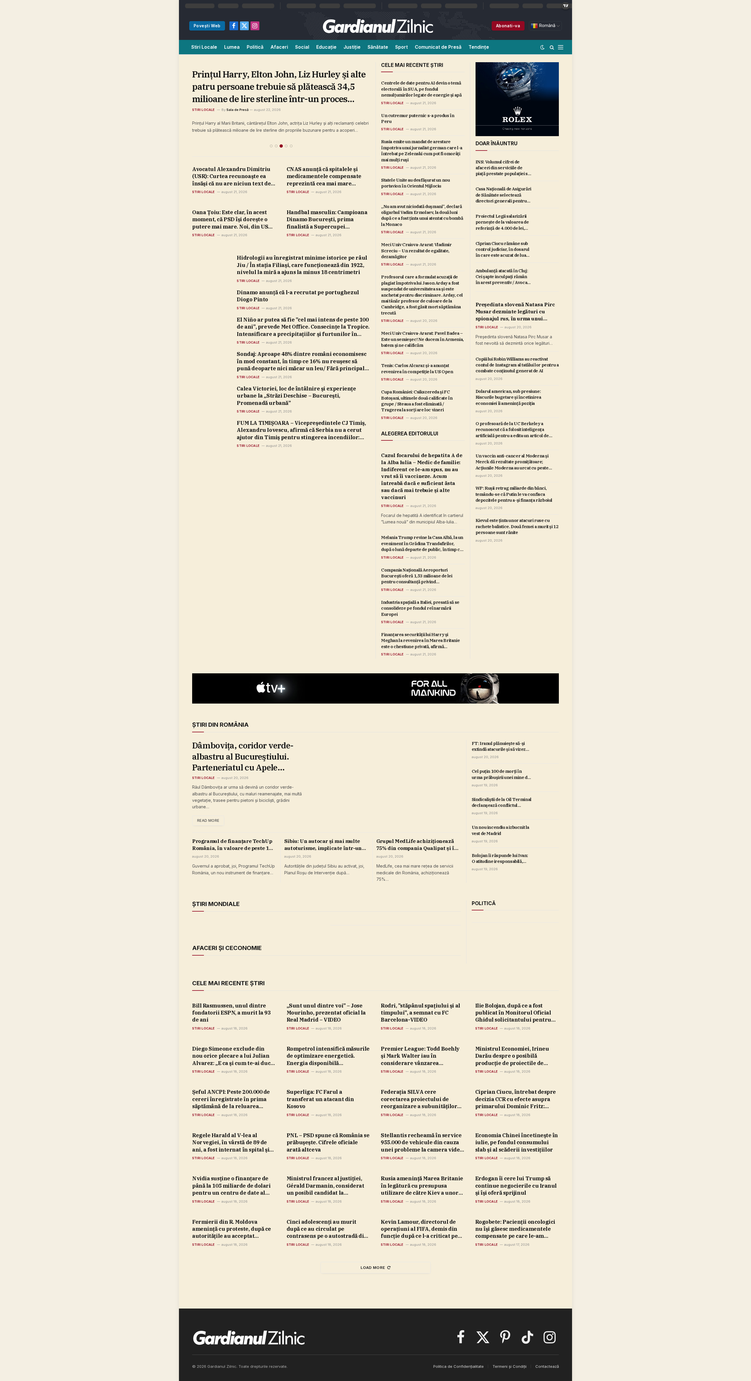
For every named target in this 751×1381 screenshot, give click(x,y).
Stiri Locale (204, 47)
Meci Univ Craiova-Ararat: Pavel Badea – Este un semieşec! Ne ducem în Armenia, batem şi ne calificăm (422, 339)
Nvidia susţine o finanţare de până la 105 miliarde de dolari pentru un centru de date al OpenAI (231, 1185)
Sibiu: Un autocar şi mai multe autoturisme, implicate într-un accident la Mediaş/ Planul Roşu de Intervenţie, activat (325, 845)
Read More (208, 820)
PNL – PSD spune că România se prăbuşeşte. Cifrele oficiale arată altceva (328, 1142)
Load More (373, 1267)
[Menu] (560, 47)
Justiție (352, 47)
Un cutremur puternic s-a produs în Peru (417, 118)
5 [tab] (291, 121)
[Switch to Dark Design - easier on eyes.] (542, 47)
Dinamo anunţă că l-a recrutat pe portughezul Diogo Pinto (298, 271)
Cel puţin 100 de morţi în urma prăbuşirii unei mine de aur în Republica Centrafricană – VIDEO (501, 774)
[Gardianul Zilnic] (377, 26)
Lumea (232, 47)
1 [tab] (271, 121)
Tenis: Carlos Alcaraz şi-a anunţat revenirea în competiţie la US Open (417, 368)
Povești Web (207, 25)
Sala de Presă (237, 85)
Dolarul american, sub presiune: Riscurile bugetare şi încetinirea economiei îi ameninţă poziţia (508, 397)
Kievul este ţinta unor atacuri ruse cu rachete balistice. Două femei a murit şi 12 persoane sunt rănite (517, 526)
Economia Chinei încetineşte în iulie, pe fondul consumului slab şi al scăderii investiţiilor (516, 1142)
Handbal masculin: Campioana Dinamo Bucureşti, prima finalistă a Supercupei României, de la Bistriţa (327, 195)
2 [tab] (276, 121)
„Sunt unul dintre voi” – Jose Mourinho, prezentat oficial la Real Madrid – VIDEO (326, 1012)
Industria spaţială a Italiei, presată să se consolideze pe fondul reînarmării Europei (420, 608)
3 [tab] (281, 121)
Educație (326, 47)
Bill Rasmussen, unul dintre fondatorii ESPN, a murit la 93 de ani (231, 1012)
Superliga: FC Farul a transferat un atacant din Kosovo (320, 1099)
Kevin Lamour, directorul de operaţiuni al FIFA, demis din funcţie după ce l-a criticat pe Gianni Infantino (419, 1229)
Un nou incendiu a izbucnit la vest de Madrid (500, 830)
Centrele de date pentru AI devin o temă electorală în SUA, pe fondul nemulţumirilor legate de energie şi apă (421, 89)
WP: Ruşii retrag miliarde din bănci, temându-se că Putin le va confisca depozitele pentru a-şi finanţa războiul (514, 494)
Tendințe (478, 47)
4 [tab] (286, 121)
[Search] (552, 47)
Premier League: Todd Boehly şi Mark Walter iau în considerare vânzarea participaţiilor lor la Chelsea (420, 1056)
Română (546, 25)
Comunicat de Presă (438, 47)
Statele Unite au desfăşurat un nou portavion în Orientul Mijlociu (415, 183)
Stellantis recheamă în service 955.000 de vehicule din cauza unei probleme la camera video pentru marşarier (422, 1142)
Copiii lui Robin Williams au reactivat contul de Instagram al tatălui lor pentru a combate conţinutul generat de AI (517, 365)
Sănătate (378, 47)
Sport (401, 47)
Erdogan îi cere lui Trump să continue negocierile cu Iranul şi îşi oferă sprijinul (516, 1185)
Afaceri (279, 47)
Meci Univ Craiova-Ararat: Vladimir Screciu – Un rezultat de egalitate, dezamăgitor (416, 250)
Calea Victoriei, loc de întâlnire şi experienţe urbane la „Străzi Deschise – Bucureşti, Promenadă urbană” (296, 371)
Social (302, 47)
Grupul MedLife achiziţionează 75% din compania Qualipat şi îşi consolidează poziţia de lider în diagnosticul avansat (417, 845)
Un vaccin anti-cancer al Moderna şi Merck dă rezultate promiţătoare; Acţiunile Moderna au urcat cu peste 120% (512, 462)
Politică (255, 47)
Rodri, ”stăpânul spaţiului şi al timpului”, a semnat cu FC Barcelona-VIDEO (420, 1012)
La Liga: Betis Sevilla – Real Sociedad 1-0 (272, 74)
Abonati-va (508, 25)
